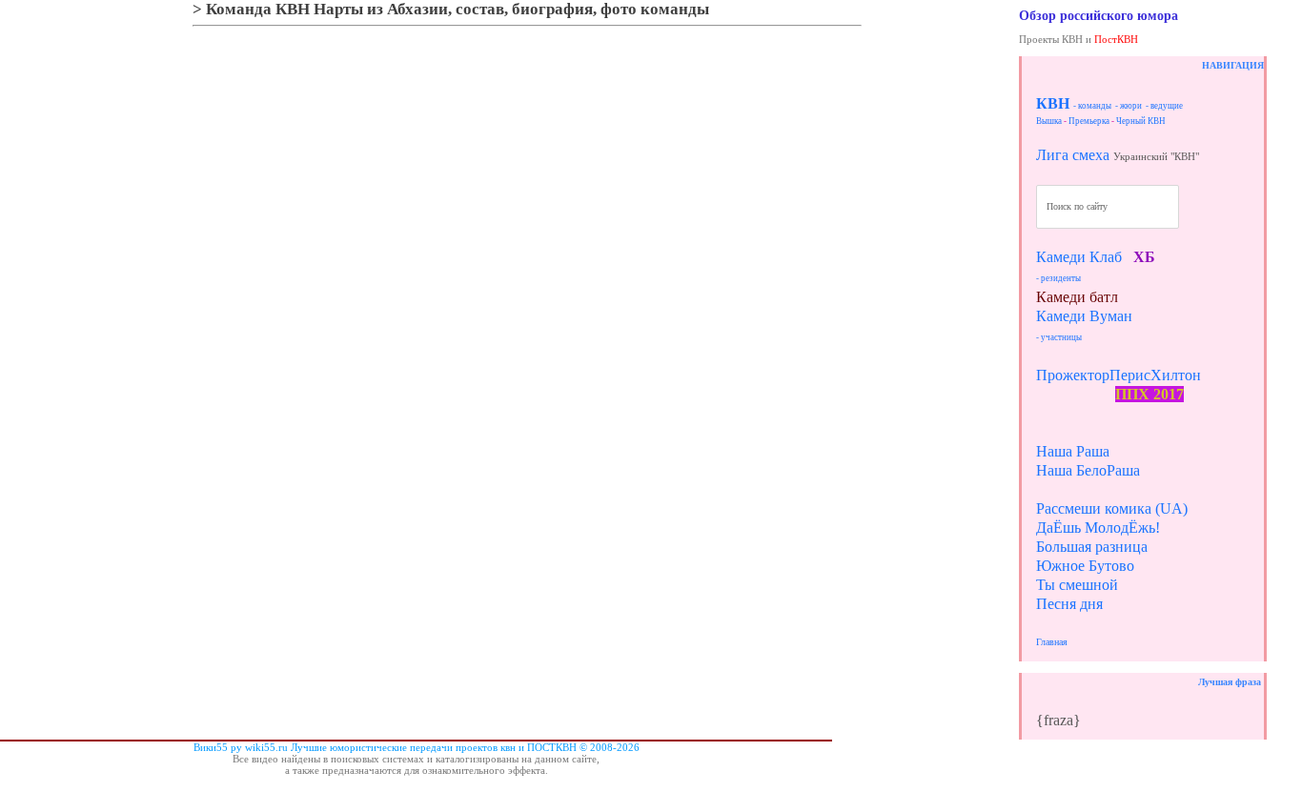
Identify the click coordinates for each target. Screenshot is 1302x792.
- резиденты (1058, 278)
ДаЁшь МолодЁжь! (1098, 527)
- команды (1092, 106)
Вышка (1049, 121)
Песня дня (1069, 604)
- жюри (1128, 106)
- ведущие (1164, 106)
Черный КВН (1141, 121)
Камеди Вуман (1084, 316)
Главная (1052, 642)
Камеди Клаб (1079, 257)
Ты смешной (1077, 585)
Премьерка (1088, 121)
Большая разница (1092, 546)
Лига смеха (1072, 155)
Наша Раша (1072, 451)
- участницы (1059, 337)
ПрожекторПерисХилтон (1118, 375)
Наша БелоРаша (1088, 470)
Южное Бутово (1085, 566)
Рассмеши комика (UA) (1112, 508)
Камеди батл (1077, 297)
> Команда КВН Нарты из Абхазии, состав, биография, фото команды (451, 9)
